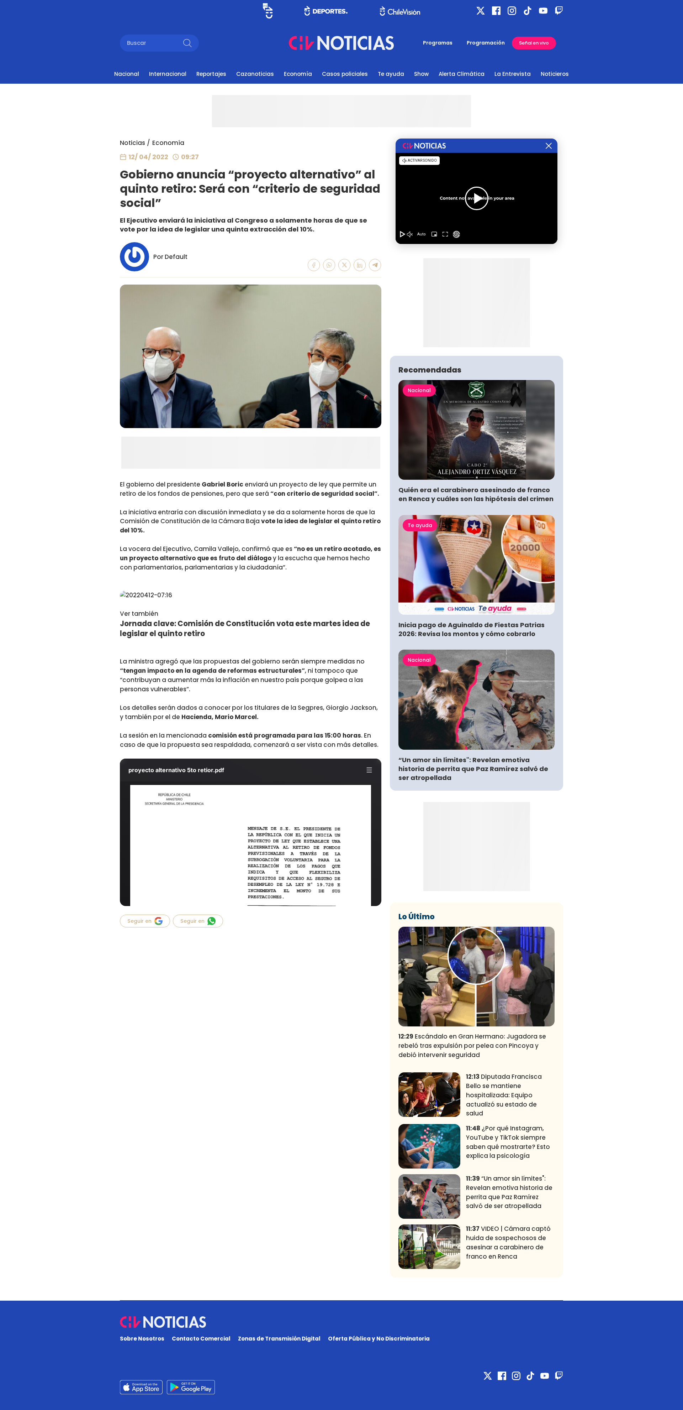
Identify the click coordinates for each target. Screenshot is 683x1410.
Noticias (132, 143)
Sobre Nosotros (142, 1338)
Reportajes (211, 74)
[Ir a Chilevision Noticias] (341, 1322)
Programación (486, 42)
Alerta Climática (462, 74)
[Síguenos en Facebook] (496, 10)
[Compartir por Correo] (375, 265)
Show (421, 74)
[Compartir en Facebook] (314, 265)
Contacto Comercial (201, 1338)
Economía (298, 74)
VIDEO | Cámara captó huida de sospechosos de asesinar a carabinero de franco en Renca (508, 1242)
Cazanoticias (255, 74)
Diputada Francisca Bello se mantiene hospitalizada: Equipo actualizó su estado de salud (504, 1095)
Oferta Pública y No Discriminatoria (379, 1338)
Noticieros (555, 74)
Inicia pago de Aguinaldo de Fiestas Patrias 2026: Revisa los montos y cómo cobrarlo (471, 629)
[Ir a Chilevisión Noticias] (341, 43)
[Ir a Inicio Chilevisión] (400, 11)
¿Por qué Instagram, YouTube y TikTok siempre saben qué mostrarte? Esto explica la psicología (508, 1142)
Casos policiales (345, 74)
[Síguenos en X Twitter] (480, 10)
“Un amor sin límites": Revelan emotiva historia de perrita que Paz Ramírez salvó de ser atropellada (473, 768)
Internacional (167, 74)
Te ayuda (391, 74)
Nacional (126, 74)
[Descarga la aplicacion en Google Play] (141, 1387)
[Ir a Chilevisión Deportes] (326, 11)
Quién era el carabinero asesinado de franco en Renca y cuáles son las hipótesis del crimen (476, 494)
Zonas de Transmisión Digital (279, 1338)
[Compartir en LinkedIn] (360, 265)
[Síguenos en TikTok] (527, 10)
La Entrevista (512, 74)
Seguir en (139, 921)
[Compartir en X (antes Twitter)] (344, 265)
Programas (437, 42)
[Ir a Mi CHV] (267, 11)
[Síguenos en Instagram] (512, 10)
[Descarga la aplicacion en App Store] (191, 1387)
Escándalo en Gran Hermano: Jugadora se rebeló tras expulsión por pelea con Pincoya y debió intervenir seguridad (472, 1045)
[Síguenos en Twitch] (559, 10)
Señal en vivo (534, 43)
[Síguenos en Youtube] (543, 10)
